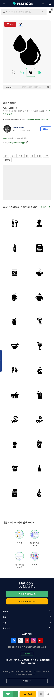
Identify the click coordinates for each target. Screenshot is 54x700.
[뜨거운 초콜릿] (39, 370)
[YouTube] (40, 640)
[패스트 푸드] (39, 248)
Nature (6, 138)
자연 (20, 156)
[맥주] (15, 272)
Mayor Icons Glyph (17, 142)
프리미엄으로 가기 (27, 601)
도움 (4, 622)
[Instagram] (33, 640)
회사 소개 (6, 628)
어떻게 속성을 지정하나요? (37, 119)
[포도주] (15, 223)
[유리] (15, 321)
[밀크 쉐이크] (15, 444)
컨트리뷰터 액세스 (27, 594)
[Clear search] (37, 12)
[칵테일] (39, 346)
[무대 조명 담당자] (39, 297)
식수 (46, 156)
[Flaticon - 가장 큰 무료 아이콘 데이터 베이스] (23, 3)
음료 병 (7, 160)
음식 (13, 156)
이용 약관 (8, 660)
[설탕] (15, 493)
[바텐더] (39, 223)
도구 (4, 617)
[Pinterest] (27, 640)
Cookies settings (27, 663)
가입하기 (27, 653)
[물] (15, 419)
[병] (15, 248)
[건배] (15, 370)
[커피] (39, 444)
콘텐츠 (5, 611)
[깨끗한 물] (39, 419)
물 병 (39, 156)
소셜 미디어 (27, 634)
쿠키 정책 (34, 660)
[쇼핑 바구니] (15, 395)
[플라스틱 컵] (15, 297)
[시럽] (39, 468)
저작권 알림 (45, 660)
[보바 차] (15, 468)
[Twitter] (20, 640)
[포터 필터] (39, 493)
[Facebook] (13, 640)
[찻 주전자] (39, 272)
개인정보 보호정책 (21, 660)
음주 (6, 156)
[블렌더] (39, 321)
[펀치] (15, 346)
